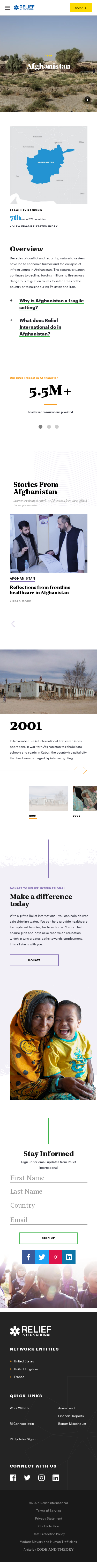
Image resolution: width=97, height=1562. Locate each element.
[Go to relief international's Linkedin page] (69, 1257)
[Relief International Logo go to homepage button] (24, 7)
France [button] (19, 1376)
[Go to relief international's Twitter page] (42, 1257)
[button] (40, 427)
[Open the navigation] (7, 7)
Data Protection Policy (49, 1534)
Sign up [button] (48, 1238)
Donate (81, 7)
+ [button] (34, 226)
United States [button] (24, 1361)
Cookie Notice (48, 1526)
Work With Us (19, 1408)
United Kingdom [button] (26, 1369)
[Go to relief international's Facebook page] (28, 1257)
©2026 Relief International (48, 1503)
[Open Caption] (88, 99)
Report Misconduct (72, 1423)
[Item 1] (48, 799)
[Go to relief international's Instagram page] (55, 1257)
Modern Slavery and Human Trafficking (48, 1541)
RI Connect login (22, 1423)
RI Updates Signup (24, 1439)
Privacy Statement (48, 1518)
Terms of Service (48, 1510)
